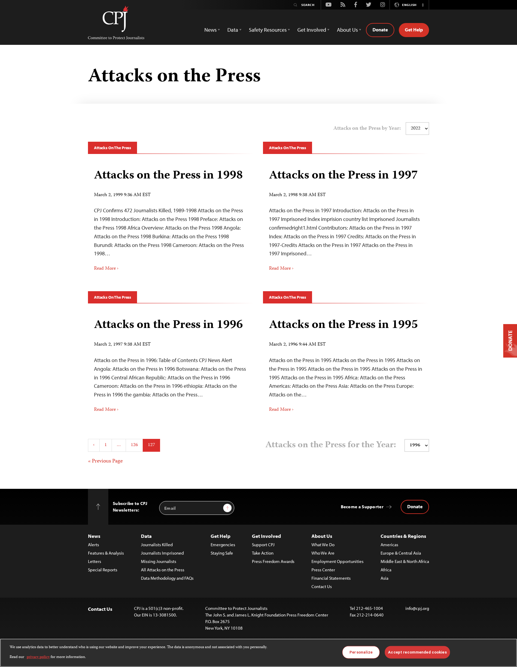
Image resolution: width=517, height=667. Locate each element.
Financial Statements (331, 578)
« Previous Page (105, 461)
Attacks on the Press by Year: (367, 128)
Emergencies (223, 544)
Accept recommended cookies (417, 652)
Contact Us (321, 586)
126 (134, 445)
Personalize (360, 652)
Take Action (262, 553)
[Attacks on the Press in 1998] (171, 218)
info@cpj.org (417, 608)
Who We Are (322, 553)
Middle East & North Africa (405, 561)
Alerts (93, 544)
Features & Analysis (106, 553)
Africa (386, 570)
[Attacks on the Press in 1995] (346, 363)
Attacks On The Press (112, 147)
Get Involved (266, 536)
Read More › (106, 269)
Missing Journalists (158, 561)
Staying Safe (222, 553)
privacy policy (38, 657)
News (94, 536)
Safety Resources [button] (268, 29)
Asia (384, 578)
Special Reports (102, 570)
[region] (258, 653)
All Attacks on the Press (162, 570)
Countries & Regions (403, 536)
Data (146, 536)
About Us (321, 536)
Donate (380, 30)
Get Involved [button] (311, 29)
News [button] (210, 29)
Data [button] (232, 29)
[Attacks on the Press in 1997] (346, 218)
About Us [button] (347, 29)
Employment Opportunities (337, 561)
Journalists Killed (157, 544)
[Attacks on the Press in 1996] (171, 363)
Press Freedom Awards (273, 561)
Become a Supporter (362, 506)
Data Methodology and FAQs (167, 578)
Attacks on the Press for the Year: (330, 445)
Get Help (414, 30)
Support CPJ (263, 544)
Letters (94, 561)
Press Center (323, 570)
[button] (423, 5)
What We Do (322, 544)
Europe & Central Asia (401, 553)
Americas (389, 544)
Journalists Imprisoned (162, 553)
